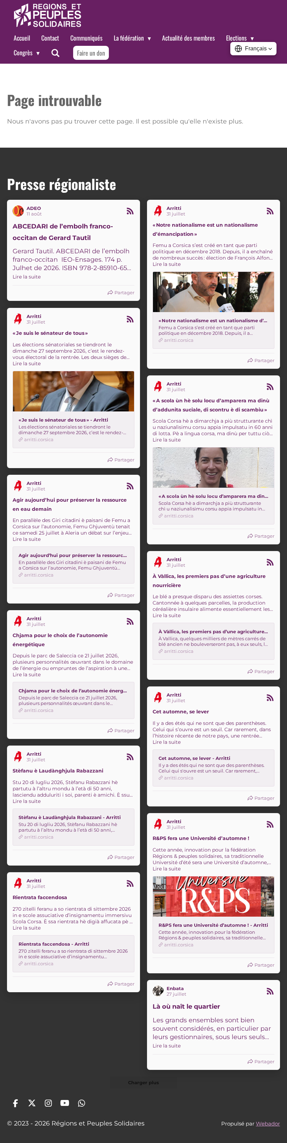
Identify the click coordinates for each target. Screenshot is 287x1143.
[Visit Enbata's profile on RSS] (160, 991)
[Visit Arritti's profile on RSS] (160, 211)
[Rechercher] (55, 52)
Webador (268, 1123)
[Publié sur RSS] (130, 211)
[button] (253, 48)
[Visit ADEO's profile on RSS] (20, 211)
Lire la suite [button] (27, 277)
